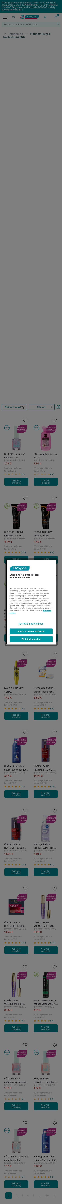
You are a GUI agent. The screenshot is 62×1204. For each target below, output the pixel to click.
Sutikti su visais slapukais (30, 631)
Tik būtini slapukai (31, 639)
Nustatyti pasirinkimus (31, 623)
